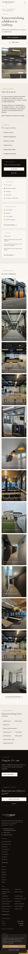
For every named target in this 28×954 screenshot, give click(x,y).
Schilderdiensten (10, 9)
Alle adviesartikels (8, 255)
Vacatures (4, 879)
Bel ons (15, 169)
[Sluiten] (25, 936)
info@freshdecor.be (8, 834)
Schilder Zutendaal (19, 906)
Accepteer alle (14, 946)
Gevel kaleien (5, 851)
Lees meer (11, 942)
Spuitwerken (4, 856)
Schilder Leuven (5, 908)
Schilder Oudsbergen (19, 903)
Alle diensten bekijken (9, 224)
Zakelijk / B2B (5, 846)
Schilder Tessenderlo (6, 906)
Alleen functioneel (14, 949)
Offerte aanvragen (12, 37)
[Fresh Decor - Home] (8, 2)
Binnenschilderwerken (6, 841)
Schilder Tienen (18, 908)
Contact (14, 803)
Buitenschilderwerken (6, 844)
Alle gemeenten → (6, 914)
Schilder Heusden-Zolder (8, 739)
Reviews (3, 877)
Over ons (4, 869)
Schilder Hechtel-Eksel (8, 743)
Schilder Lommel (18, 735)
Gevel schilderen (5, 849)
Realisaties (4, 874)
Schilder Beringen (7, 735)
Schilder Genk (6, 724)
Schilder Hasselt (18, 721)
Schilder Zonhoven (7, 732)
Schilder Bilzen (18, 732)
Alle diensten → (5, 862)
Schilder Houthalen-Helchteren (10, 728)
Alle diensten (4, 859)
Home (3, 9)
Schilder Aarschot (7, 721)
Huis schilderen (5, 854)
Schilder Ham (18, 901)
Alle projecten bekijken (13, 696)
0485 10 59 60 (15, 42)
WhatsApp (14, 173)
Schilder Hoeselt (5, 903)
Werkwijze (4, 872)
